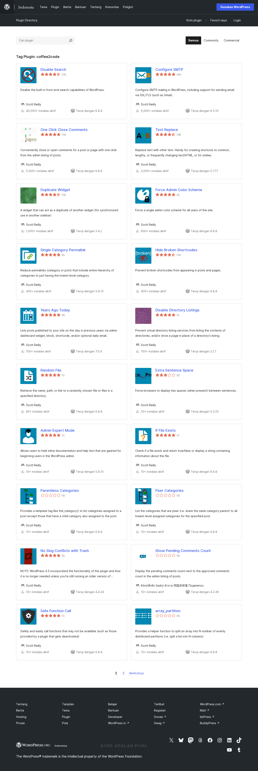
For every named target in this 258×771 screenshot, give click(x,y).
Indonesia (61, 745)
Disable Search (53, 69)
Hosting (21, 717)
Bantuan (113, 710)
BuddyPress (210, 723)
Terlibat (159, 704)
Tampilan (68, 704)
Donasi (160, 717)
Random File (51, 370)
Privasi (20, 723)
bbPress (207, 717)
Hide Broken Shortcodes (176, 250)
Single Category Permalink (63, 250)
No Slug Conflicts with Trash (65, 551)
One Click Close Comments (64, 130)
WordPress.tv (118, 723)
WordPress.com (212, 704)
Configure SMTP (169, 69)
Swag (159, 723)
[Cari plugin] (71, 40)
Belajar (112, 704)
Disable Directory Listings (177, 310)
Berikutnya (136, 673)
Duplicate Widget (55, 190)
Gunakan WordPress (235, 7)
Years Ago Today (55, 310)
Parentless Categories (60, 490)
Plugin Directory (26, 20)
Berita (20, 710)
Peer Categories (169, 490)
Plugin (66, 717)
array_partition (167, 611)
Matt (204, 710)
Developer (115, 717)
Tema (66, 710)
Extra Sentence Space (174, 370)
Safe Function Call (56, 611)
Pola (65, 723)
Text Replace (166, 130)
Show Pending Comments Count (183, 551)
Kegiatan (160, 710)
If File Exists (165, 430)
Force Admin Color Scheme (178, 190)
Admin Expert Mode (58, 430)
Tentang (21, 704)
